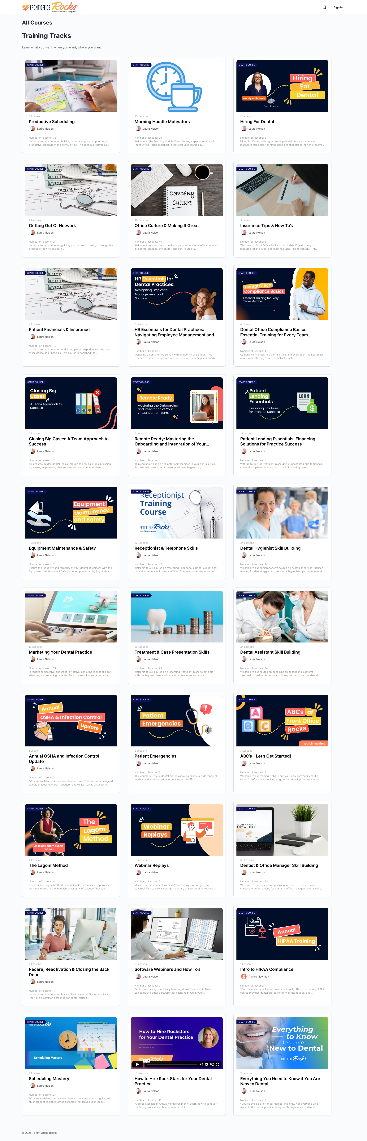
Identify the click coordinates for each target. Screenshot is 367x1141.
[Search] (324, 7)
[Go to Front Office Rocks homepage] (50, 7)
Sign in (338, 7)
